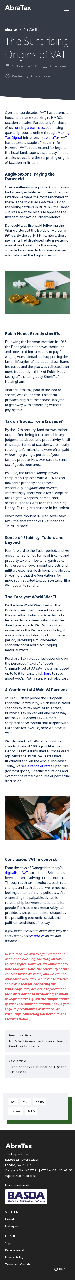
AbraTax (52, 137)
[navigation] (66, 8)
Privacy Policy (14, 1257)
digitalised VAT (16, 872)
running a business (29, 127)
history (15, 1111)
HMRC (39, 1101)
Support (10, 1243)
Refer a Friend (14, 1250)
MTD (31, 1111)
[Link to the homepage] (18, 8)
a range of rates (40, 766)
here (47, 673)
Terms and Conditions (20, 1264)
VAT (13, 1101)
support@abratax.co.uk (20, 1176)
